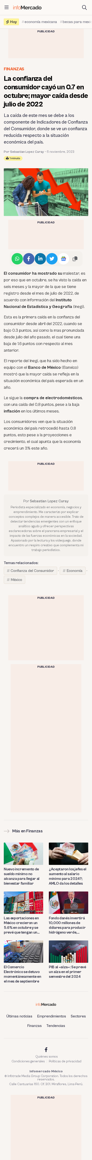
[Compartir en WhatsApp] (17, 258)
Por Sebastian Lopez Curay (24, 152)
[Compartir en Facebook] (28, 258)
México (16, 580)
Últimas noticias (19, 1016)
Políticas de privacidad (65, 1061)
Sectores (78, 1016)
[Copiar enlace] (75, 258)
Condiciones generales (28, 1061)
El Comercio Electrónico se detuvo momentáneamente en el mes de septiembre (22, 974)
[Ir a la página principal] (27, 7)
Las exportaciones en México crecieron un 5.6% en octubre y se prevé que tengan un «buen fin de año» (21, 925)
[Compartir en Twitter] (52, 258)
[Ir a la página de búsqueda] (84, 7)
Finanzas (14, 69)
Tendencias (55, 1026)
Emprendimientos (51, 1016)
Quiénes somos (46, 1057)
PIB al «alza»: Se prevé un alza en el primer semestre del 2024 (67, 972)
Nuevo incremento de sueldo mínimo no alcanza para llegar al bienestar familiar (21, 876)
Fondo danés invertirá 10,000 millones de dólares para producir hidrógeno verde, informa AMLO (67, 925)
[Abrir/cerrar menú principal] (6, 7)
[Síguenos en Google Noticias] (63, 258)
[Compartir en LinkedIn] (40, 258)
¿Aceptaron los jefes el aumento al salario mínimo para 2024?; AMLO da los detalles (67, 876)
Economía (75, 571)
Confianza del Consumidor (32, 571)
